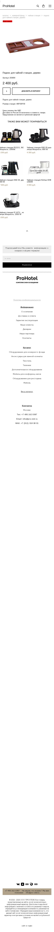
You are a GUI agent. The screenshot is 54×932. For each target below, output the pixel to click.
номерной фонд (18, 15)
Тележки (27, 365)
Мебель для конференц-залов (27, 374)
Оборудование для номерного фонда (27, 352)
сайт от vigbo (27, 926)
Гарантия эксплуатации (27, 320)
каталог (6, 15)
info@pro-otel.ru (30, 419)
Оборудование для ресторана (27, 378)
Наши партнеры (27, 334)
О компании (27, 312)
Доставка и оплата (27, 316)
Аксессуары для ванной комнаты (26, 356)
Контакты (27, 338)
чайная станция (34, 15)
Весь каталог (27, 391)
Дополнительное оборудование (27, 370)
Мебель (27, 383)
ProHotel (9, 6)
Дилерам (27, 329)
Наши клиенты (27, 325)
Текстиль (27, 361)
